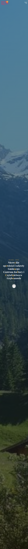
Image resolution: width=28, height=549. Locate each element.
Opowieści (11, 259)
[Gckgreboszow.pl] (4, 2)
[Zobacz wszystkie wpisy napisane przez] (14, 286)
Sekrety (17, 259)
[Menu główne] (25, 3)
